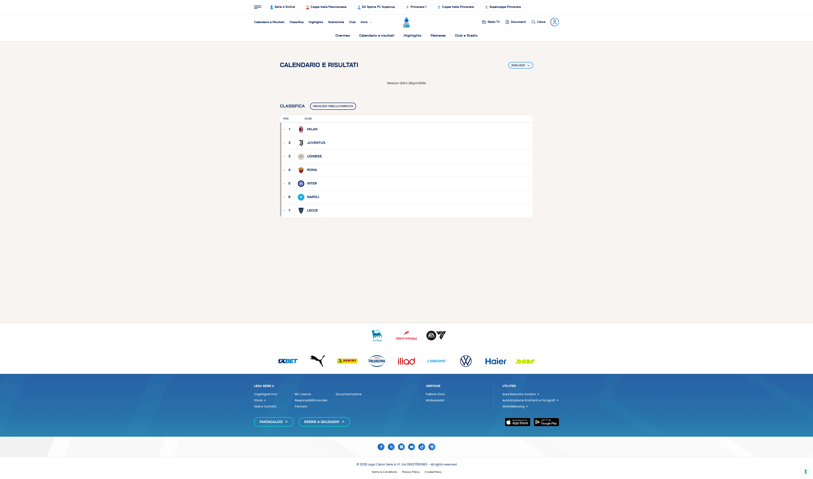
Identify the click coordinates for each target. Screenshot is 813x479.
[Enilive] (376, 336)
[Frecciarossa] (406, 336)
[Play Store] (546, 422)
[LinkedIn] (432, 446)
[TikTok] (421, 446)
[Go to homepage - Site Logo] (406, 22)
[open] (257, 7)
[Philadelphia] (376, 361)
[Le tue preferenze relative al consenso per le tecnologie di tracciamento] (806, 472)
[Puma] (317, 361)
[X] (391, 446)
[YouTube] (411, 446)
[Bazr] (525, 361)
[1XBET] (288, 361)
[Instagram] (401, 446)
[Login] (554, 22)
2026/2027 (518, 65)
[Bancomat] (436, 361)
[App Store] (517, 422)
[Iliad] (406, 361)
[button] (366, 22)
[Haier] (495, 361)
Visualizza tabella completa (333, 106)
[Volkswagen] (465, 361)
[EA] (436, 336)
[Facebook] (381, 446)
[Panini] (347, 361)
